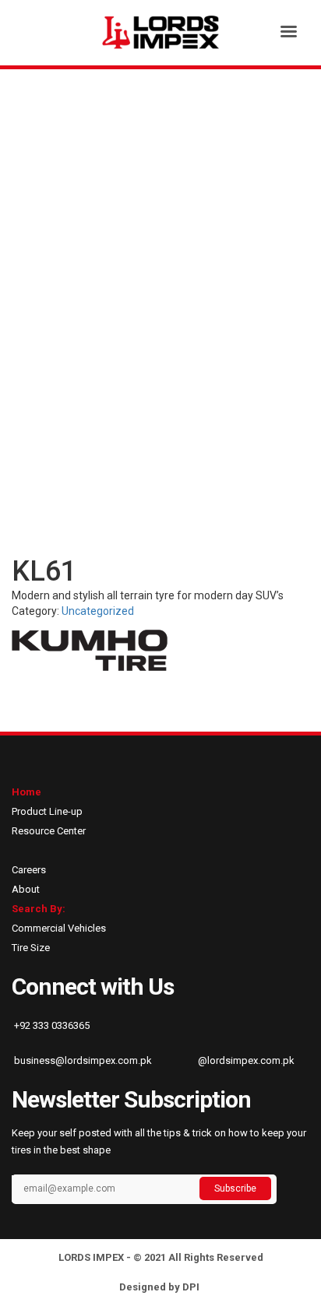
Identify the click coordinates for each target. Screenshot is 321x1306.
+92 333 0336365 (51, 1025)
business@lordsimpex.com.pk (82, 1060)
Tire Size (31, 947)
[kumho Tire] (90, 650)
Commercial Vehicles (59, 928)
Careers (29, 870)
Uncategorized (98, 611)
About (26, 889)
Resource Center (49, 831)
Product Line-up (47, 811)
